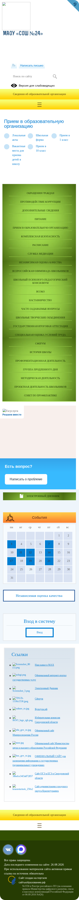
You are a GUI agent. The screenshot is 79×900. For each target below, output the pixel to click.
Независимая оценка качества (40, 262)
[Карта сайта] (14, 65)
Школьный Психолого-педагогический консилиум (40, 281)
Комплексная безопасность (40, 236)
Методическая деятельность (40, 378)
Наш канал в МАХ (44, 664)
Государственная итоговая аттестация (40, 326)
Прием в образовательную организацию (40, 227)
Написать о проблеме (26, 479)
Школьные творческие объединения (40, 317)
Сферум (40, 343)
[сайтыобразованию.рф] (73, 6)
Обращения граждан (40, 193)
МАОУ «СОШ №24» (23, 34)
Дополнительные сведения (40, 210)
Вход (40, 632)
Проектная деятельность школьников (40, 386)
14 (49, 552)
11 (20, 552)
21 (49, 560)
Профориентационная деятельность (40, 361)
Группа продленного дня (40, 369)
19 (30, 560)
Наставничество (40, 300)
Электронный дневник (42, 496)
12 (30, 552)
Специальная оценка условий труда (40, 335)
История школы (40, 352)
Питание (40, 219)
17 (11, 560)
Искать (54, 76)
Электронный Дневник (46, 688)
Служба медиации (40, 253)
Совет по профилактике (40, 395)
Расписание (40, 245)
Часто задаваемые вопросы (40, 309)
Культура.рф (41, 709)
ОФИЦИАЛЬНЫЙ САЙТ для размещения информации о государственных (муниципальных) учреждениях (39, 761)
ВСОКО (40, 291)
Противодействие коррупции (40, 201)
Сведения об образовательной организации (39, 94)
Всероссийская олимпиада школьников (40, 271)
